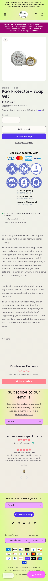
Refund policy (24, 574)
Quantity (5, 115)
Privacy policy (18, 570)
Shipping (5, 106)
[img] (24, 439)
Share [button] (7, 339)
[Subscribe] (40, 422)
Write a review (24, 381)
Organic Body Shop (22, 567)
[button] (5, 14)
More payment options (24, 142)
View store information (15, 222)
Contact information (35, 570)
